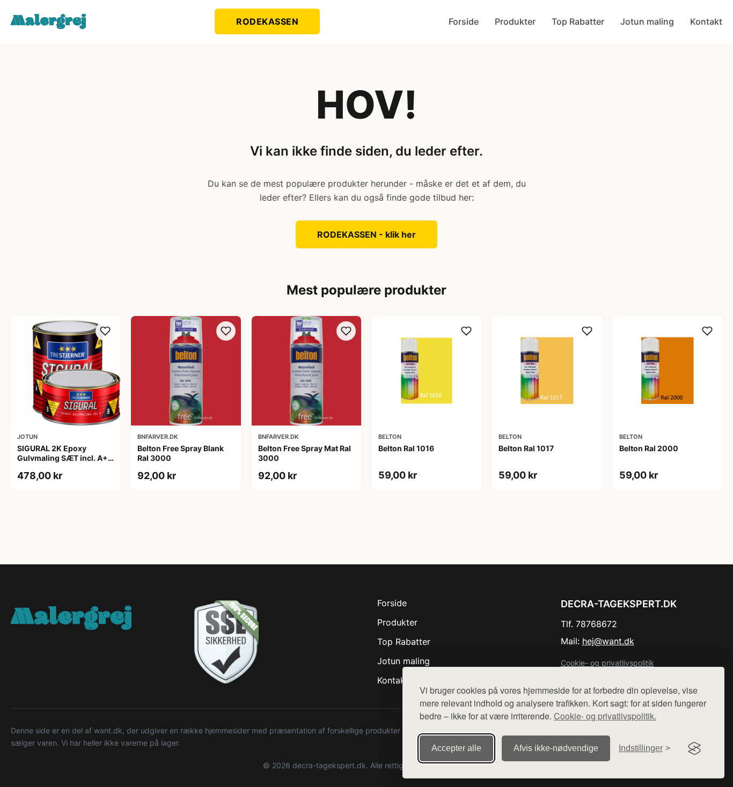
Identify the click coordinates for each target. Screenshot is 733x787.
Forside (464, 21)
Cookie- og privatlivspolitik (607, 662)
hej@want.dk (608, 641)
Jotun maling (647, 21)
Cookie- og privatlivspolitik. (605, 716)
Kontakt (706, 21)
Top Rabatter (578, 21)
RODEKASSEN (267, 21)
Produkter (515, 21)
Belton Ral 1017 (526, 448)
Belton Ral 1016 (406, 448)
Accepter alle (456, 748)
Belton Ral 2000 (648, 448)
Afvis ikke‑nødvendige (556, 748)
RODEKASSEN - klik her (366, 234)
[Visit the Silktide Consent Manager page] (694, 748)
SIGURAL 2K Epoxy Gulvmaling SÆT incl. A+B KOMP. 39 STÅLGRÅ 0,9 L (65, 458)
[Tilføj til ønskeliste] (105, 331)
